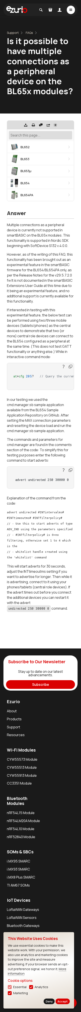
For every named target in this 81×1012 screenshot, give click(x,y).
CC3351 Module (19, 783)
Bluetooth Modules (17, 801)
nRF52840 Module (21, 836)
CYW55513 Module (22, 767)
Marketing (20, 993)
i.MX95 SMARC (18, 861)
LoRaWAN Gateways (23, 909)
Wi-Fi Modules (21, 750)
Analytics (41, 987)
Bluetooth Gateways (23, 925)
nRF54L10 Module (20, 828)
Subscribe (40, 684)
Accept (62, 1001)
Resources (16, 734)
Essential (20, 987)
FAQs (29, 33)
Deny (49, 1001)
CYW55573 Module (22, 759)
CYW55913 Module (22, 775)
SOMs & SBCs (20, 852)
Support (13, 33)
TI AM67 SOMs (18, 885)
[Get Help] (40, 125)
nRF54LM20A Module (23, 820)
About (12, 711)
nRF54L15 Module (21, 812)
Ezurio (13, 701)
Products (14, 719)
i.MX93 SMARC (18, 869)
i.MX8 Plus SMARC (21, 877)
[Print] (33, 125)
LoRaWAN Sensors (22, 917)
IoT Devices (18, 900)
